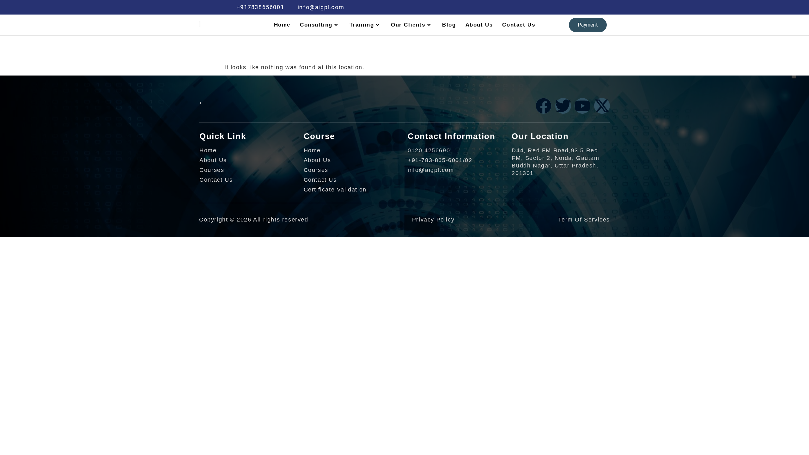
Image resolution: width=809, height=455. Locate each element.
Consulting (316, 25)
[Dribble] (561, 7)
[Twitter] (534, 7)
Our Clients (408, 25)
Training (362, 25)
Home (282, 25)
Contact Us (518, 25)
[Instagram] (575, 7)
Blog (449, 25)
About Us (479, 25)
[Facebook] (521, 7)
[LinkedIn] (548, 7)
